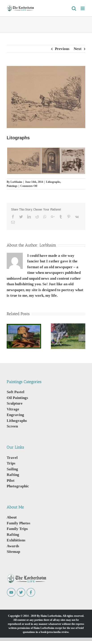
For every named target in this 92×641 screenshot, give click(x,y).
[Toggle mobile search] (74, 8)
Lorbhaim (16, 181)
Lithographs (53, 181)
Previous (62, 49)
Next (78, 49)
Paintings (12, 186)
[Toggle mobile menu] (83, 8)
